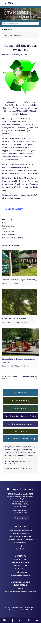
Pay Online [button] (20, 392)
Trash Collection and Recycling (20, 530)
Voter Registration (20, 543)
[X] (29, 620)
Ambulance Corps (20, 566)
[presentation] (19, 263)
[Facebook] (12, 620)
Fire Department (20, 569)
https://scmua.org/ (13, 198)
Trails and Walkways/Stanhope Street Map (20, 591)
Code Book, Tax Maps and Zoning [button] (20, 416)
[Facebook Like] (20, 620)
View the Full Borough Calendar (18, 468)
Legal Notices (20, 431)
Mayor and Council (20, 559)
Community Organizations (20, 595)
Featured (5, 237)
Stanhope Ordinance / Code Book (20, 539)
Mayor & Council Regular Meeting (19, 279)
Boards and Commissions (20, 575)
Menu (10, 3)
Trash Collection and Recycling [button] (20, 438)
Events (20, 588)
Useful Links (20, 549)
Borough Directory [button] (20, 400)
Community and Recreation (20, 583)
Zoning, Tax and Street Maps (20, 536)
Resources (20, 526)
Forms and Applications (20, 533)
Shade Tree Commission (14, 318)
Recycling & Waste (16, 237)
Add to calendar (15, 209)
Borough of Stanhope (16, 14)
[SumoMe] (37, 620)
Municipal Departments (20, 562)
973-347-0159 (23, 510)
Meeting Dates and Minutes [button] (21, 424)
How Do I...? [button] (20, 408)
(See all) (26, 322)
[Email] (4, 620)
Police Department (20, 572)
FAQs (21, 546)
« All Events (7, 29)
